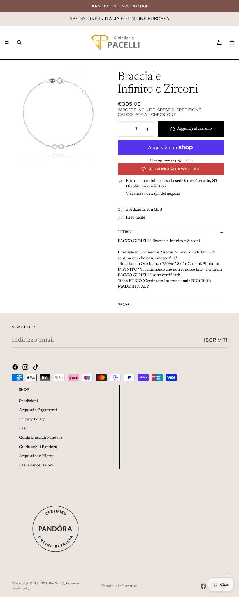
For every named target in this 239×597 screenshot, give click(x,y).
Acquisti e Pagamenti (38, 410)
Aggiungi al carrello (194, 129)
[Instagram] (25, 367)
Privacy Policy (32, 420)
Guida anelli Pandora (38, 447)
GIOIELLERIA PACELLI (44, 583)
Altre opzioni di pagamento (171, 160)
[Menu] (6, 42)
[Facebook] (15, 367)
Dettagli (126, 232)
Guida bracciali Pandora (40, 438)
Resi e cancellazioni (36, 466)
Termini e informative (119, 586)
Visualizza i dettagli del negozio (153, 194)
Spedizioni (28, 401)
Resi (23, 429)
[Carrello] (232, 42)
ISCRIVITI (215, 340)
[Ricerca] (19, 42)
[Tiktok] (35, 367)
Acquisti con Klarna (37, 456)
